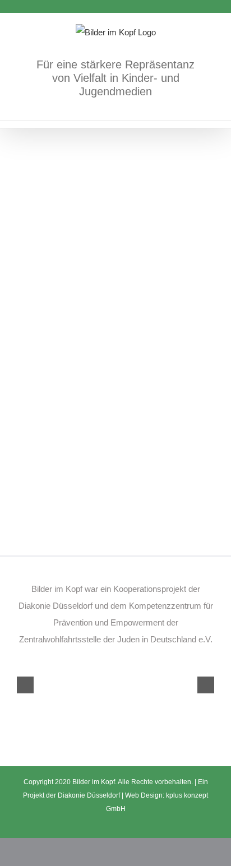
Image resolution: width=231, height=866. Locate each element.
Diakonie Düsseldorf (90, 795)
